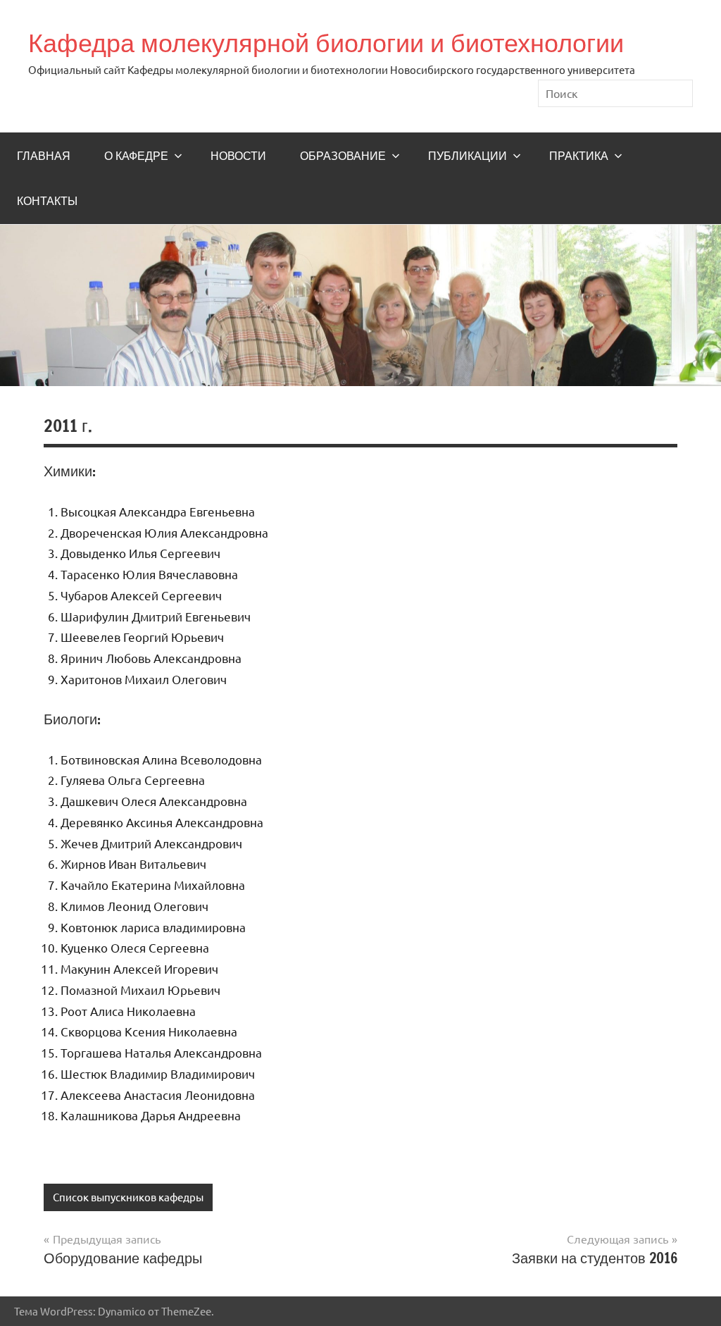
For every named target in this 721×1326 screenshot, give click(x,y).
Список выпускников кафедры (128, 1196)
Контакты (47, 201)
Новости (238, 155)
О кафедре (136, 155)
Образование (343, 155)
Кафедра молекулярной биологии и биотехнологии (326, 43)
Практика (578, 155)
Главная (43, 155)
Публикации (467, 155)
